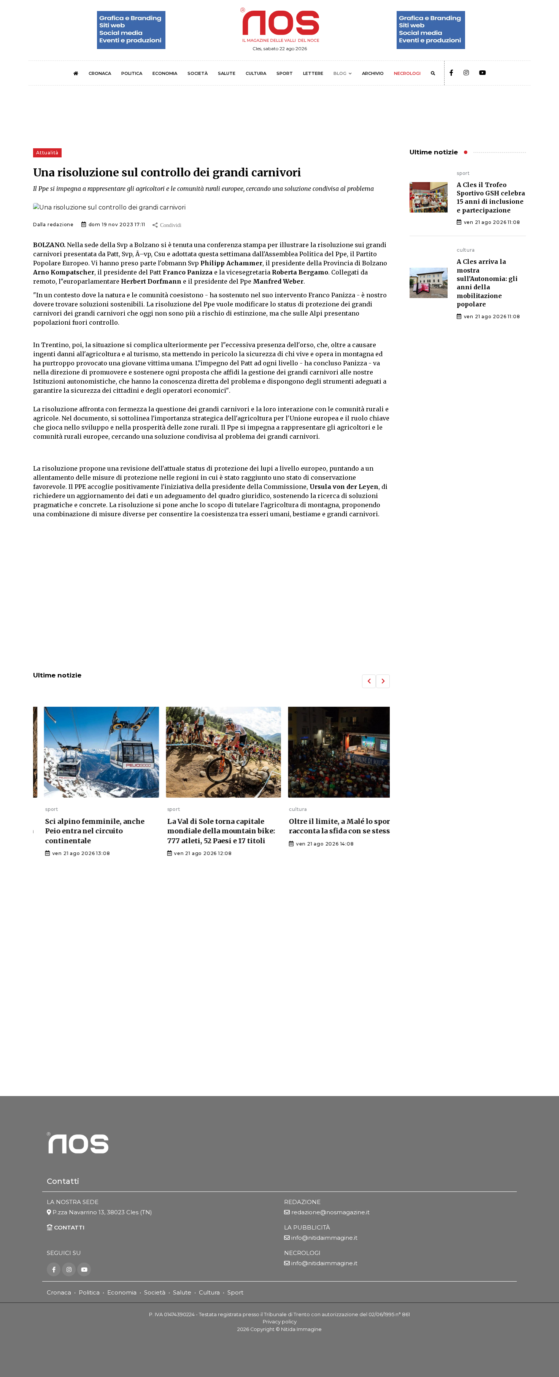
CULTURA (256, 73)
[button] (369, 681)
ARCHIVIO (373, 73)
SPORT (284, 73)
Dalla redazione (53, 224)
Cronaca (59, 1292)
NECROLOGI (407, 73)
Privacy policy (280, 1322)
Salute (182, 1292)
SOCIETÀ (197, 73)
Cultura (209, 1292)
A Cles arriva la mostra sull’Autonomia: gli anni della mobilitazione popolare (487, 283)
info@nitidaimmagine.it (324, 1237)
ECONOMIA (164, 73)
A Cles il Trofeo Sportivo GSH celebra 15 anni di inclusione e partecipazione (491, 197)
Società (154, 1292)
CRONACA (100, 73)
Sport (235, 1292)
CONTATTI (68, 1227)
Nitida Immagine (301, 1329)
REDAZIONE (302, 1202)
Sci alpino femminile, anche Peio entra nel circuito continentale (82, 831)
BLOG (339, 73)
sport (39, 809)
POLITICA (131, 73)
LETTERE (313, 73)
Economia (122, 1292)
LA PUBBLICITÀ (307, 1227)
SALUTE (226, 73)
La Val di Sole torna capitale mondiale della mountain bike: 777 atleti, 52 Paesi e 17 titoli (209, 831)
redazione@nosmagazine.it (330, 1212)
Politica (89, 1292)
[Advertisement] (211, 602)
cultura (286, 809)
